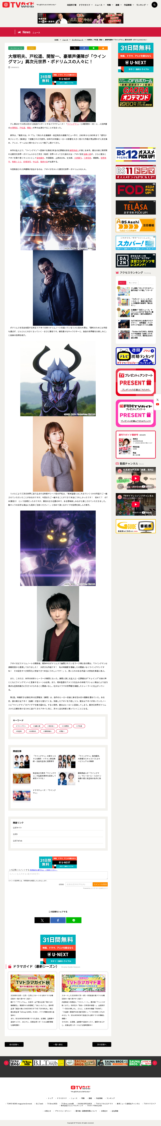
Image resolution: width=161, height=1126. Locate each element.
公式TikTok (17, 840)
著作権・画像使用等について (86, 1111)
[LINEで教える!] (93, 48)
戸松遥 (22, 127)
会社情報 (115, 1111)
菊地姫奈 (40, 157)
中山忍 (35, 161)
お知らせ (47, 1111)
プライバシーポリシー (63, 1111)
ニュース (98, 4)
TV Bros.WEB (52, 1103)
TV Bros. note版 (67, 1103)
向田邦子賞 (71, 4)
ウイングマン (72, 123)
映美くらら (16, 161)
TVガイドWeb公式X (94, 1105)
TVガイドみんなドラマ (104, 1103)
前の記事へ (14, 1044)
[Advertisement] (136, 127)
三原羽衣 (87, 157)
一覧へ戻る (58, 1044)
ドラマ (31, 48)
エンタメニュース (16, 48)
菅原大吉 (44, 161)
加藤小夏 (87, 154)
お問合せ (104, 1111)
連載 (117, 4)
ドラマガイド (84, 4)
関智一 (30, 127)
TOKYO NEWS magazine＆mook (19, 1103)
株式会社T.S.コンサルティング (72, 1105)
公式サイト (17, 827)
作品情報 (128, 4)
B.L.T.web (39, 1103)
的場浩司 (27, 161)
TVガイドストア (150, 1103)
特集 (109, 4)
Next (154, 1063)
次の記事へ (102, 1044)
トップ (50, 1098)
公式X (15, 834)
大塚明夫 (14, 127)
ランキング (141, 4)
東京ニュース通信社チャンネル (128, 1103)
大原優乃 (78, 157)
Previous (6, 1063)
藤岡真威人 (74, 150)
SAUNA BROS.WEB (85, 1103)
